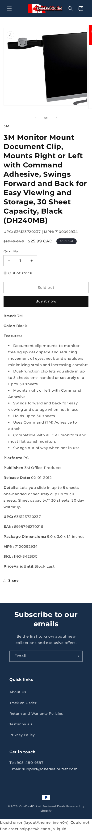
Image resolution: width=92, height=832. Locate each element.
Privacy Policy (22, 735)
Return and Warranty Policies (36, 713)
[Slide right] (56, 117)
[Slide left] (35, 117)
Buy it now (46, 301)
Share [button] (13, 580)
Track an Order (23, 703)
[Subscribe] (77, 656)
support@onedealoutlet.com (50, 769)
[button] (9, 8)
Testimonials (20, 724)
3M (6, 126)
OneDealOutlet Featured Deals (42, 806)
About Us (17, 692)
